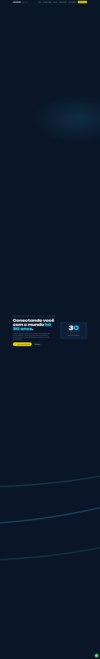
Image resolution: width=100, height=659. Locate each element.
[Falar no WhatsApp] (97, 656)
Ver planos (37, 344)
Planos (39, 2)
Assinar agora (82, 2)
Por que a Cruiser (47, 2)
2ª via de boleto (72, 2)
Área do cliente (63, 2)
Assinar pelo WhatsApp (23, 344)
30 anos (55, 2)
